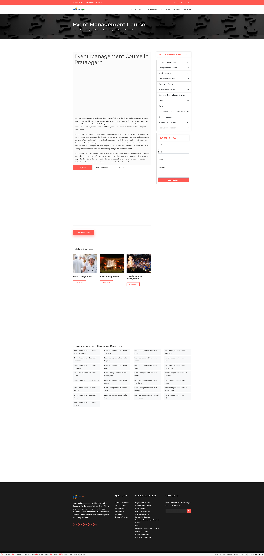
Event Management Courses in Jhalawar (85, 359)
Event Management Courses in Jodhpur (145, 359)
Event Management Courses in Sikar (176, 359)
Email (160, 152)
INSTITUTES (165, 9)
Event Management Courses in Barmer (85, 403)
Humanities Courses (167, 90)
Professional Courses (167, 122)
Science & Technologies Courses (172, 95)
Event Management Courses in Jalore (115, 381)
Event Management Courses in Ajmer (145, 366)
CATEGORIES (152, 9)
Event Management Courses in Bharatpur (85, 366)
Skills (161, 106)
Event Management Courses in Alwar (85, 396)
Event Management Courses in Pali (86, 380)
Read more (79, 282)
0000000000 (78, 2)
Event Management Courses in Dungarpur (176, 351)
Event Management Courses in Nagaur (115, 359)
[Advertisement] (112, 91)
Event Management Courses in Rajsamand (176, 366)
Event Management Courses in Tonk (115, 389)
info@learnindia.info (95, 2)
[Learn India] (79, 9)
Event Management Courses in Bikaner (85, 389)
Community (119, 511)
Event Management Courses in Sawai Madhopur (85, 351)
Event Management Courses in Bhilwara (176, 374)
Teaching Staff (120, 505)
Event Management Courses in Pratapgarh (145, 389)
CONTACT (187, 9)
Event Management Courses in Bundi (85, 374)
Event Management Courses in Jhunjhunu (145, 381)
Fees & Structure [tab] (102, 168)
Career (161, 101)
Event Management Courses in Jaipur (176, 396)
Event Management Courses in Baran (145, 374)
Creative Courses (165, 117)
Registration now (84, 232)
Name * (161, 144)
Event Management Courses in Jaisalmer (115, 351)
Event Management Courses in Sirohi (115, 396)
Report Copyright (121, 508)
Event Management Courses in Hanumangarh (176, 389)
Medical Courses (165, 73)
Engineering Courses (167, 62)
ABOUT (142, 9)
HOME (133, 9)
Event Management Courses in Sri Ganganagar (146, 396)
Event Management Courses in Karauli (176, 381)
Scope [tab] (121, 168)
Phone (160, 160)
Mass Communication (167, 128)
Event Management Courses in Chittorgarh (115, 374)
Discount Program (121, 517)
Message (161, 167)
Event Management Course (90, 30)
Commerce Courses (167, 79)
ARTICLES (176, 9)
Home (75, 30)
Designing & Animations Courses (172, 111)
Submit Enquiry (173, 180)
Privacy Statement (122, 503)
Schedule (118, 514)
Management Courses (168, 68)
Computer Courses (166, 84)
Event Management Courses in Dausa (115, 366)
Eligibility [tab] (83, 168)
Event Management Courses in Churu (145, 351)
